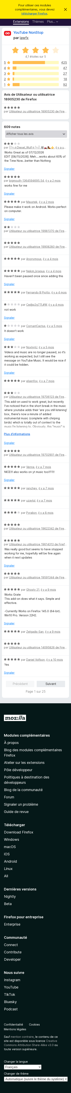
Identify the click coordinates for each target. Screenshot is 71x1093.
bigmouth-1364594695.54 (26, 180)
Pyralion (31, 512)
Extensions (21, 21)
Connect (11, 945)
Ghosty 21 (32, 589)
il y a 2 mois (53, 180)
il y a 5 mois (54, 326)
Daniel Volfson (35, 659)
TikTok (9, 994)
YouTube (11, 987)
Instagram (12, 980)
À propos (11, 743)
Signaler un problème (21, 804)
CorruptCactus (35, 326)
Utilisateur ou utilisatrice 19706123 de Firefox (38, 396)
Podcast (11, 1009)
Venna (30, 467)
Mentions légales (15, 1029)
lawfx (24, 38)
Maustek (31, 202)
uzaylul (30, 500)
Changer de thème (16, 1073)
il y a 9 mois (48, 589)
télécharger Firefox (34, 13)
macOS (10, 847)
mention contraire (22, 1036)
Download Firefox (18, 832)
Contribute (12, 952)
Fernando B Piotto (38, 292)
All (6, 876)
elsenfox (32, 381)
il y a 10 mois (54, 659)
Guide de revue (16, 812)
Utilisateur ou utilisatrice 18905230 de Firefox (39, 111)
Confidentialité (13, 1024)
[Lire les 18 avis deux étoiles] (36, 79)
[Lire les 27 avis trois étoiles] (36, 73)
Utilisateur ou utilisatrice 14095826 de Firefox (39, 647)
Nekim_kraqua (35, 271)
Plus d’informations (17, 434)
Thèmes (38, 21)
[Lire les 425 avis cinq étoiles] (36, 62)
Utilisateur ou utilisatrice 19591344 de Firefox (39, 577)
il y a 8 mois (45, 512)
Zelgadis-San (35, 631)
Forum (9, 797)
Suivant (51, 684)
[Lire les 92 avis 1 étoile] (36, 84)
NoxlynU (31, 347)
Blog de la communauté (23, 790)
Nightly (10, 896)
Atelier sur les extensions (24, 762)
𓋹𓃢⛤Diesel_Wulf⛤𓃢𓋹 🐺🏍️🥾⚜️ (31, 147)
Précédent (20, 684)
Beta (8, 904)
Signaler (9, 168)
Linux (8, 869)
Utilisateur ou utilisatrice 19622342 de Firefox (38, 528)
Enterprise (12, 924)
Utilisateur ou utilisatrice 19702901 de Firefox (39, 454)
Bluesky (10, 1002)
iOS (7, 854)
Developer (12, 959)
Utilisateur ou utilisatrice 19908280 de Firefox (39, 246)
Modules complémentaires (27, 735)
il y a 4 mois (50, 259)
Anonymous (33, 259)
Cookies (34, 1024)
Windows (11, 839)
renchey (31, 488)
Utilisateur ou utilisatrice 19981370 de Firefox (39, 231)
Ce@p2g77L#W (36, 304)
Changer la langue (16, 1061)
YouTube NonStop (28, 32)
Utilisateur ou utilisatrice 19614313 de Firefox (38, 544)
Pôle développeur (18, 770)
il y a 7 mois (46, 381)
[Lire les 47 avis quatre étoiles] (36, 68)
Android (10, 861)
